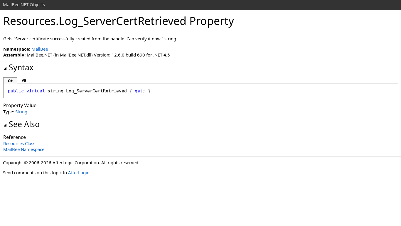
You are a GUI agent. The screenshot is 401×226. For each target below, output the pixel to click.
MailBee (39, 49)
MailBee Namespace (23, 149)
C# (10, 80)
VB (24, 80)
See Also (24, 124)
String (21, 111)
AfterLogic (78, 172)
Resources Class (19, 143)
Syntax (21, 67)
